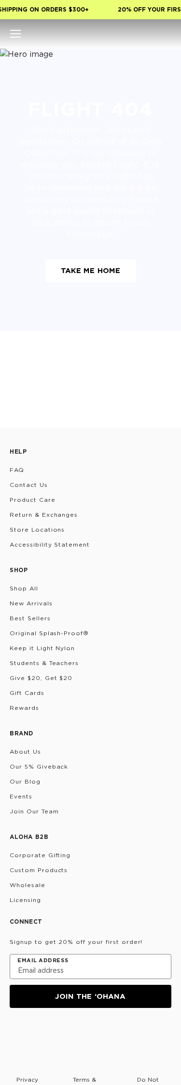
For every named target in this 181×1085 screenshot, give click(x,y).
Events (21, 796)
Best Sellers (30, 618)
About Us (25, 751)
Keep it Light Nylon (42, 648)
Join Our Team (34, 811)
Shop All (24, 588)
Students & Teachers (44, 663)
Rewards (24, 708)
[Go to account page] (149, 33)
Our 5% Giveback (39, 766)
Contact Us (29, 485)
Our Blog (25, 781)
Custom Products (39, 870)
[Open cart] (165, 33)
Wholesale (27, 885)
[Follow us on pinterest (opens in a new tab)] (109, 1034)
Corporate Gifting (40, 855)
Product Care (33, 500)
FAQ (17, 470)
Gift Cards (27, 693)
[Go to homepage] (90, 33)
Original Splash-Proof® (49, 633)
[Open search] (133, 33)
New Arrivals (31, 603)
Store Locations (37, 529)
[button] (15, 33)
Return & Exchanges (44, 514)
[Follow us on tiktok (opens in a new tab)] (39, 1034)
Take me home (91, 270)
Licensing (25, 900)
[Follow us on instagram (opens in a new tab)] (16, 1034)
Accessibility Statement (50, 544)
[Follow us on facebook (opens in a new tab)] (63, 1034)
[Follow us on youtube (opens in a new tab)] (86, 1034)
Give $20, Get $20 (41, 678)
